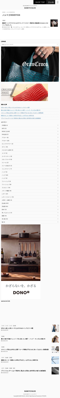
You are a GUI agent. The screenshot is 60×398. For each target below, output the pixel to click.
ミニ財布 (44, 27)
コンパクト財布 (24, 27)
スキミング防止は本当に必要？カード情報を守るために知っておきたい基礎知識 (22, 113)
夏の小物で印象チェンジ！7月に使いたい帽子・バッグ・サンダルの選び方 (20, 110)
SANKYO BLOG (30, 8)
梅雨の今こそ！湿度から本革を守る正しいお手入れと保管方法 (17, 115)
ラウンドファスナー (16, 29)
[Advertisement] (30, 313)
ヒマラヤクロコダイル (35, 27)
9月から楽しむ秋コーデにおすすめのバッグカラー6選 (15, 107)
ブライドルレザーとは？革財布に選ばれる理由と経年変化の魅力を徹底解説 (21, 118)
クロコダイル (16, 27)
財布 (23, 29)
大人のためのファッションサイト (30, 394)
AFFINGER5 (43, 396)
